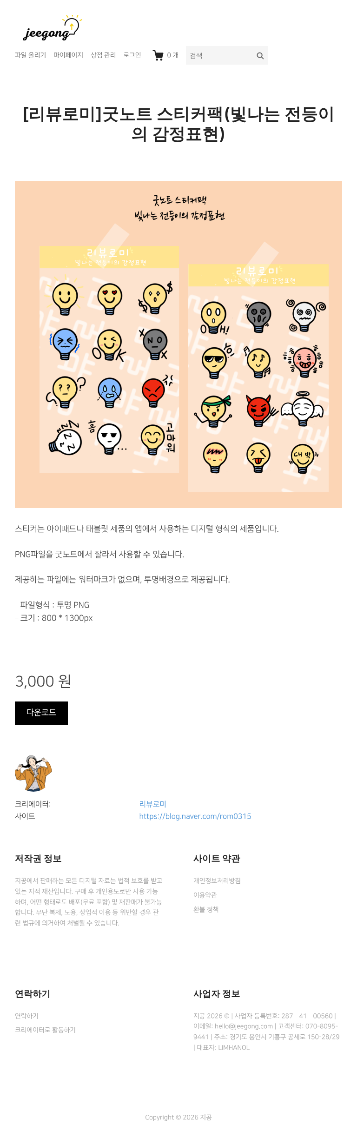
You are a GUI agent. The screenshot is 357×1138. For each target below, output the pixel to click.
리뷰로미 (152, 805)
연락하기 (27, 1016)
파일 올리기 (30, 55)
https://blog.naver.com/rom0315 (195, 817)
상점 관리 (103, 55)
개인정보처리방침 (217, 881)
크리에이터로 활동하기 (45, 1030)
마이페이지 (68, 55)
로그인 (132, 55)
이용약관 (205, 895)
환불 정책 (205, 909)
